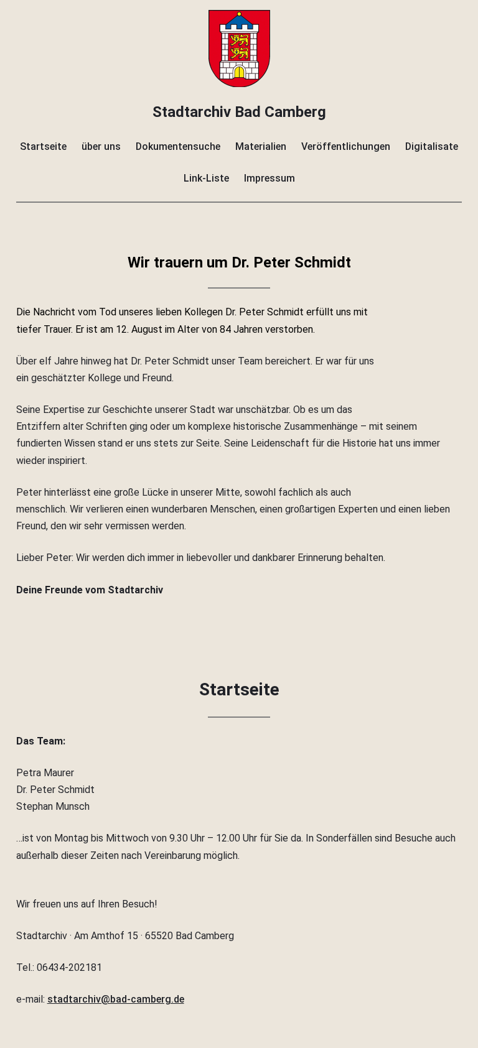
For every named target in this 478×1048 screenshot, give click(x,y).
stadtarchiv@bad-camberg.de (115, 999)
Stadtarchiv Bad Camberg (239, 112)
